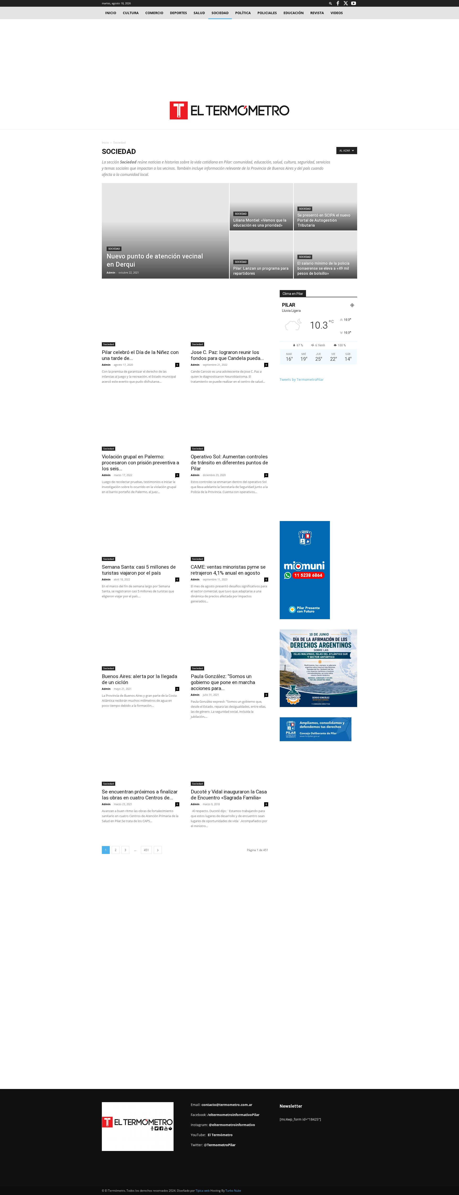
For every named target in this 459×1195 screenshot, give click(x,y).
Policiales (267, 13)
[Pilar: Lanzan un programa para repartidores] (261, 255)
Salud (199, 13)
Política (243, 13)
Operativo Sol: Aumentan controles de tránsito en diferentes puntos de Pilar (229, 462)
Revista (317, 13)
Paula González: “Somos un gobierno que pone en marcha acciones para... (223, 682)
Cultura (131, 13)
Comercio (154, 13)
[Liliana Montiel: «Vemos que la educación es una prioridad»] (261, 206)
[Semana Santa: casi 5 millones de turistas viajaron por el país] (140, 533)
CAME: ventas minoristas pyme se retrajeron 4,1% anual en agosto (228, 570)
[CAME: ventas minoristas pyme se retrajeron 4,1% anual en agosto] (229, 533)
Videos (337, 13)
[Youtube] (353, 3)
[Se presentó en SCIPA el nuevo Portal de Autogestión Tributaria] (325, 206)
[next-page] (158, 850)
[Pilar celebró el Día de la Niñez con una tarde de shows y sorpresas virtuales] (140, 318)
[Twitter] (345, 3)
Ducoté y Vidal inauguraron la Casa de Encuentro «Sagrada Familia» (229, 795)
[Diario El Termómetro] (229, 110)
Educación (294, 13)
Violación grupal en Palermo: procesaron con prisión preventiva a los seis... (140, 462)
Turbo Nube (233, 1191)
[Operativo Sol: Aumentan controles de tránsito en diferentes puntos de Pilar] (229, 422)
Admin (111, 272)
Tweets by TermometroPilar (302, 379)
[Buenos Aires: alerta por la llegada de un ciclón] (140, 642)
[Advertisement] (229, 55)
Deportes (178, 13)
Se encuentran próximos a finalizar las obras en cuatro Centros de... (140, 795)
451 (146, 850)
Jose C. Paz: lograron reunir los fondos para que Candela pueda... (227, 355)
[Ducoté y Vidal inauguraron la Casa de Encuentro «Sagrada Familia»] (229, 757)
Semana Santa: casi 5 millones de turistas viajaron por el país (139, 570)
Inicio (110, 13)
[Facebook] (337, 3)
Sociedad (220, 13)
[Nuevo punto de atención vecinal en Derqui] (165, 238)
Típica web (203, 1191)
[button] (330, 3)
